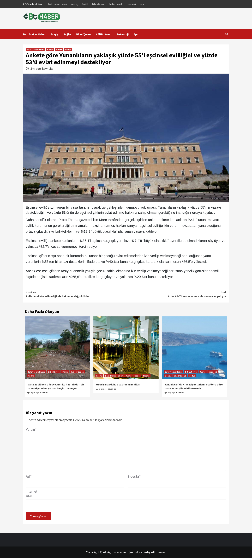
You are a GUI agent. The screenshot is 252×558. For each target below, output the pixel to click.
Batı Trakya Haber (57, 3)
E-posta (134, 476)
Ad (29, 476)
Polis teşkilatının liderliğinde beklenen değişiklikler (57, 294)
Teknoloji (131, 3)
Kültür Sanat (115, 3)
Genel (59, 49)
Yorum (31, 429)
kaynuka (47, 68)
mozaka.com (138, 552)
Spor (142, 3)
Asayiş (74, 3)
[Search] (227, 34)
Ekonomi (212, 372)
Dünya (50, 49)
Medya (68, 49)
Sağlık (85, 3)
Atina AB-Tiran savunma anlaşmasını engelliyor (197, 294)
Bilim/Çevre (98, 3)
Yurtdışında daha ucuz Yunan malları (118, 384)
